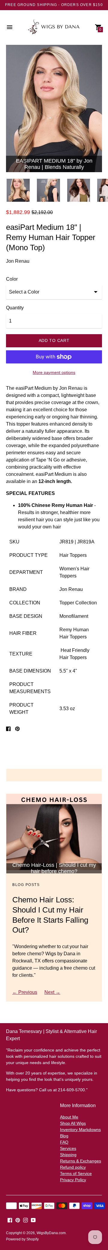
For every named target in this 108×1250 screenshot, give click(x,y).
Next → (52, 992)
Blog (64, 1135)
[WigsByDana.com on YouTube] (33, 1220)
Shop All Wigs (73, 1123)
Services (68, 1148)
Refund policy (73, 1167)
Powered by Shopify (22, 1239)
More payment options (54, 372)
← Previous (24, 992)
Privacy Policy (73, 1179)
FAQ (64, 1142)
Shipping (68, 1154)
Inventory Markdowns (80, 1129)
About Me (69, 1117)
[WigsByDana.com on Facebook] (10, 1220)
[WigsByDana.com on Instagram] (25, 1220)
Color (12, 279)
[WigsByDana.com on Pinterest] (17, 1220)
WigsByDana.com (51, 1233)
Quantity (15, 307)
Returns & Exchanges (80, 1161)
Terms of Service (76, 1173)
